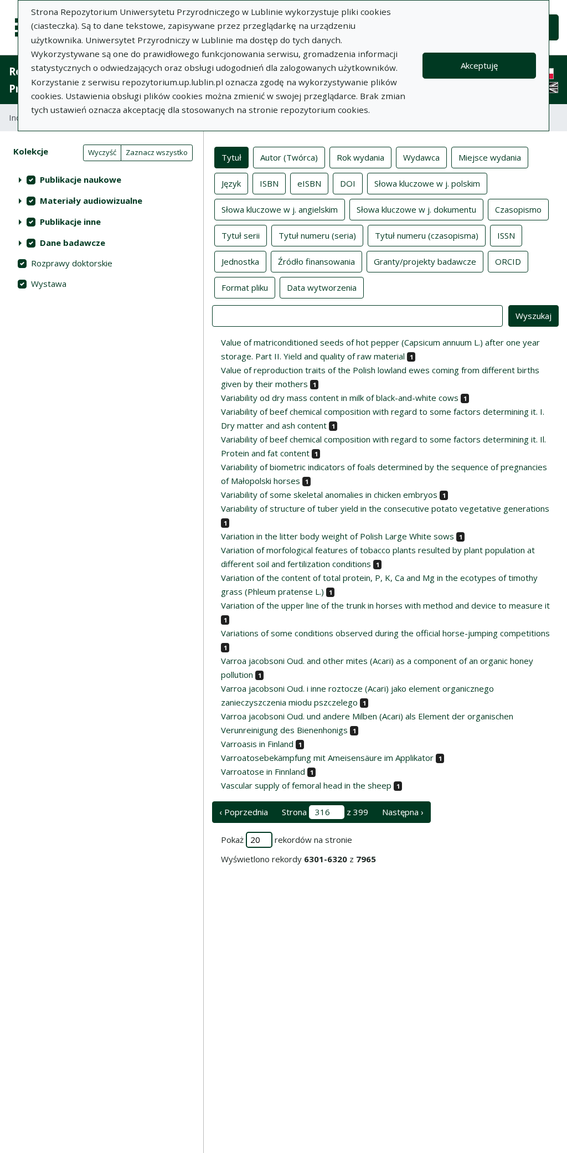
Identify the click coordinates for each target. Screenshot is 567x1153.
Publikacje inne (70, 221)
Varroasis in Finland (257, 743)
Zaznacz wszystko (157, 152)
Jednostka (240, 261)
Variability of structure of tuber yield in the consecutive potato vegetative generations (385, 508)
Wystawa (48, 283)
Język (231, 183)
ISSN (506, 235)
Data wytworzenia (322, 287)
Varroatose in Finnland (263, 771)
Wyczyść (102, 152)
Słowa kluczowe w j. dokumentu (416, 209)
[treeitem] (101, 179)
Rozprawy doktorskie (71, 263)
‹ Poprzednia (243, 811)
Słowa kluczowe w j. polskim (427, 183)
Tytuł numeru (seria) (317, 235)
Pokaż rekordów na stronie (286, 839)
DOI (347, 183)
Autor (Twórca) (289, 157)
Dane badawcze (72, 242)
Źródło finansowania (316, 261)
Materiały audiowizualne (91, 200)
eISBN (309, 183)
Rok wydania (360, 157)
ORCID (508, 261)
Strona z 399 (325, 811)
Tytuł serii (240, 235)
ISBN (269, 183)
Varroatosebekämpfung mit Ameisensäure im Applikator (327, 757)
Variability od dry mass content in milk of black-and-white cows (339, 397)
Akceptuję (479, 65)
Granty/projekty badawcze (425, 261)
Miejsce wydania (489, 157)
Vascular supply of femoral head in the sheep (306, 785)
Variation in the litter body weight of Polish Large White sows (337, 536)
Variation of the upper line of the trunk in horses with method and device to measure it (385, 605)
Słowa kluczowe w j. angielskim (279, 209)
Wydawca (421, 157)
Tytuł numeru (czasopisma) (426, 235)
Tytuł (231, 157)
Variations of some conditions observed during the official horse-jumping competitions (385, 633)
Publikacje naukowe (80, 179)
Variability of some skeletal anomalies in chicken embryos (329, 494)
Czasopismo (518, 209)
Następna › (403, 811)
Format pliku (244, 287)
